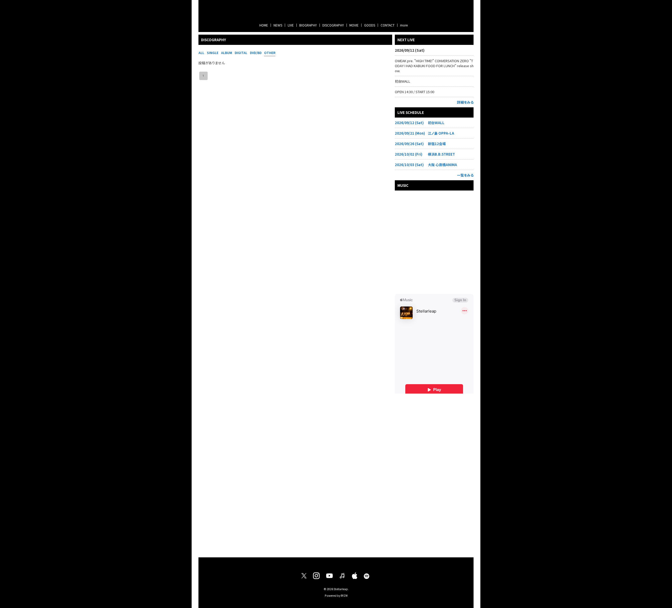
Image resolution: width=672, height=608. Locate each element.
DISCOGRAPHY (333, 25)
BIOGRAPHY (308, 25)
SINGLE (212, 52)
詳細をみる (465, 102)
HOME (263, 25)
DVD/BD (255, 52)
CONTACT (388, 25)
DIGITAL (241, 52)
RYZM (344, 596)
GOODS (369, 25)
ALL (201, 52)
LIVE (291, 25)
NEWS (278, 25)
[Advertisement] (434, 473)
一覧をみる (465, 175)
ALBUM (226, 52)
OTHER (269, 52)
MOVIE (354, 25)
